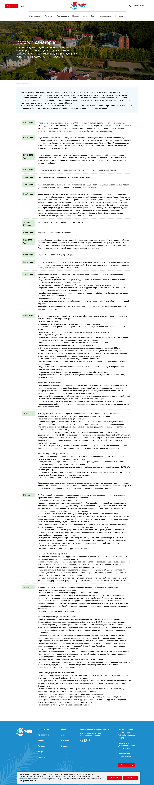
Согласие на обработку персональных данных (90, 734)
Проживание (62, 16)
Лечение (48, 16)
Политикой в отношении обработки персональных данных (42, 779)
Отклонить (130, 777)
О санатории (34, 16)
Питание (75, 16)
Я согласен (114, 777)
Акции (63, 729)
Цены (85, 16)
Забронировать (11, 6)
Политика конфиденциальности (94, 729)
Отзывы (64, 746)
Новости (41, 757)
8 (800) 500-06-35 (125, 748)
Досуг (93, 16)
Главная (18, 83)
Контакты (119, 16)
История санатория (34, 83)
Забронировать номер (126, 765)
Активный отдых (105, 16)
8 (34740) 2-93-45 (125, 756)
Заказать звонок (139, 5)
